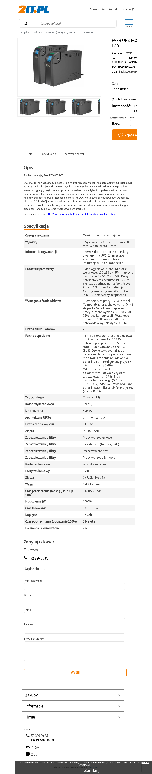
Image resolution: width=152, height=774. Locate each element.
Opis (29, 154)
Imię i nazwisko (33, 580)
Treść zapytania (33, 639)
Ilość (115, 123)
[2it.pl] (34, 9)
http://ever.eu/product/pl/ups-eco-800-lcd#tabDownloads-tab (81, 214)
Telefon (29, 624)
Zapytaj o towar (74, 154)
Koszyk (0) (129, 9)
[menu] (129, 23)
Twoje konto (97, 9)
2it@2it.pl (38, 747)
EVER (129, 53)
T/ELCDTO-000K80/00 (79, 32)
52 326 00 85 (39, 735)
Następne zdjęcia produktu (98, 107)
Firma (27, 595)
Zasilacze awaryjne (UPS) (47, 32)
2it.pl (23, 32)
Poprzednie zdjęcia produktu (20, 107)
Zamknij (91, 770)
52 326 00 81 (39, 558)
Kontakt (113, 9)
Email (27, 610)
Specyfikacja (48, 154)
